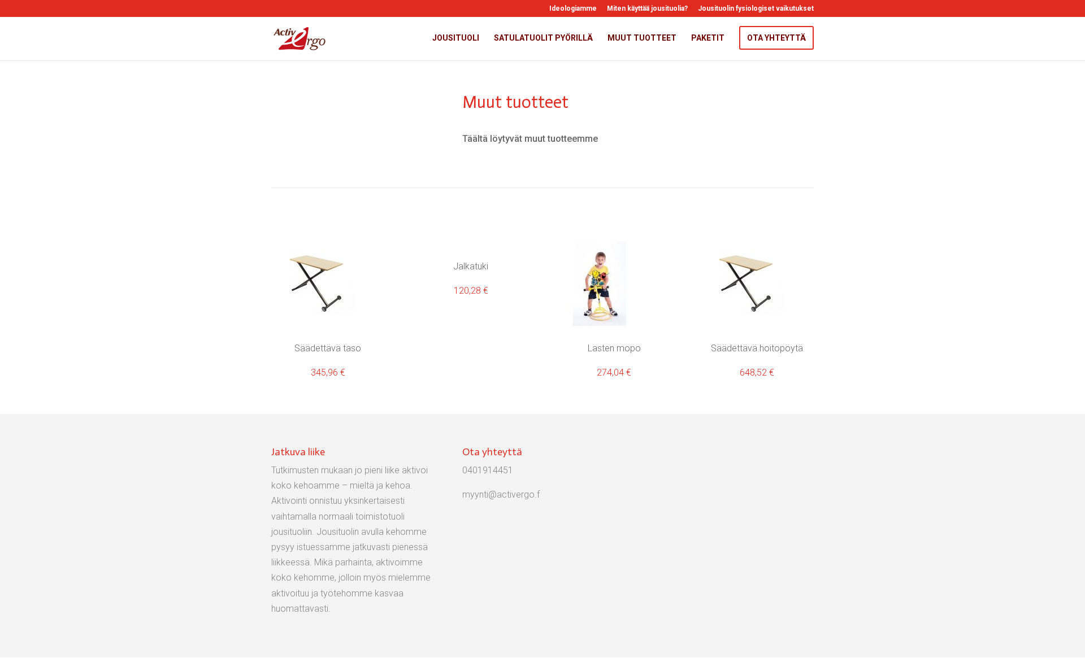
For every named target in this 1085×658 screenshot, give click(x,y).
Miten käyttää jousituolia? (647, 8)
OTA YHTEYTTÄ (776, 37)
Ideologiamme (573, 8)
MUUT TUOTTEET (641, 38)
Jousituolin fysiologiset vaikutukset (756, 8)
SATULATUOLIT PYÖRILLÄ (543, 38)
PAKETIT (707, 38)
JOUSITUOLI (455, 38)
